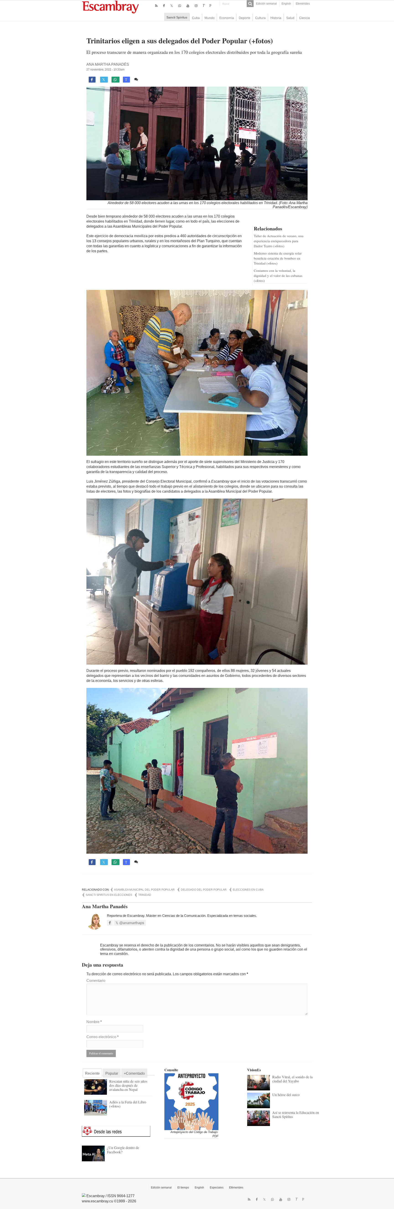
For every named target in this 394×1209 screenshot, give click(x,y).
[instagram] (196, 5)
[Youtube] (188, 5)
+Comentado (134, 1073)
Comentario (95, 981)
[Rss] (156, 5)
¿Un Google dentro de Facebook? (123, 1149)
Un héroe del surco (286, 1094)
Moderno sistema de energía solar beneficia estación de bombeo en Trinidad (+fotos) (278, 258)
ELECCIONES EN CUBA (248, 889)
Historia (275, 18)
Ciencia (304, 18)
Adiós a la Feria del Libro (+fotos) (127, 1104)
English (286, 3)
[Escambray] (110, 7)
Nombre (94, 1022)
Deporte (244, 18)
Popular (111, 1073)
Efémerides (236, 1187)
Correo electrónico (102, 1037)
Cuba (196, 18)
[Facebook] (164, 5)
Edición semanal (266, 3)
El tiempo (183, 1187)
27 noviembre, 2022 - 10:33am (105, 69)
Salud (290, 18)
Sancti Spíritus (176, 17)
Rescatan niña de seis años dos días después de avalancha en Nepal (128, 1085)
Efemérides (303, 3)
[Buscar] (250, 3)
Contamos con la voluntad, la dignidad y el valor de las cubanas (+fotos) (278, 275)
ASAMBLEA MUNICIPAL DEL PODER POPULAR (144, 889)
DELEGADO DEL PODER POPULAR (204, 889)
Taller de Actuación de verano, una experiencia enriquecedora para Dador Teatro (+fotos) (278, 241)
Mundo (210, 18)
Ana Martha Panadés (107, 64)
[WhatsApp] (179, 5)
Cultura (260, 18)
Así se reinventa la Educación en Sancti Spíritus (295, 1114)
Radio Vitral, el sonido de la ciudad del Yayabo (292, 1078)
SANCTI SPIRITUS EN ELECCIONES (109, 895)
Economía (226, 18)
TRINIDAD (144, 895)
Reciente (92, 1073)
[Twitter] (171, 5)
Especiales (216, 1187)
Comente (147, 79)
